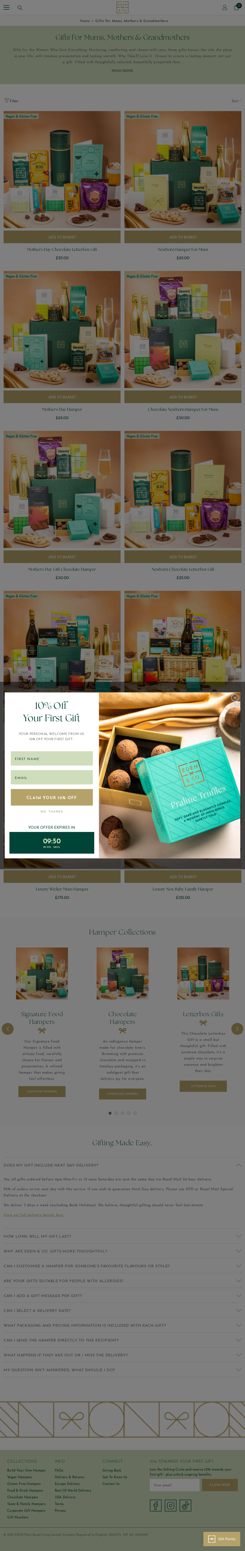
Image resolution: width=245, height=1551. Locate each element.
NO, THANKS (52, 811)
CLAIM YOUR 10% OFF (52, 797)
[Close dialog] (235, 698)
